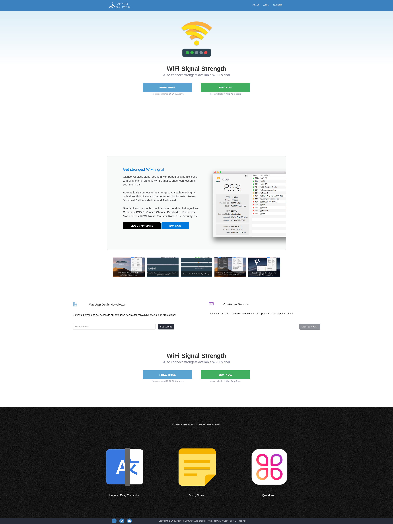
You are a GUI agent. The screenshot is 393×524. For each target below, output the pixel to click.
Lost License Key (238, 521)
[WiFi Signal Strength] (129, 266)
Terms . (217, 521)
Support (277, 5)
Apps (266, 5)
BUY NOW (225, 87)
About (256, 5)
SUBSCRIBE (166, 326)
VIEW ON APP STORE (142, 225)
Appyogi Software (185, 521)
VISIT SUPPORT (310, 326)
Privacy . (226, 521)
